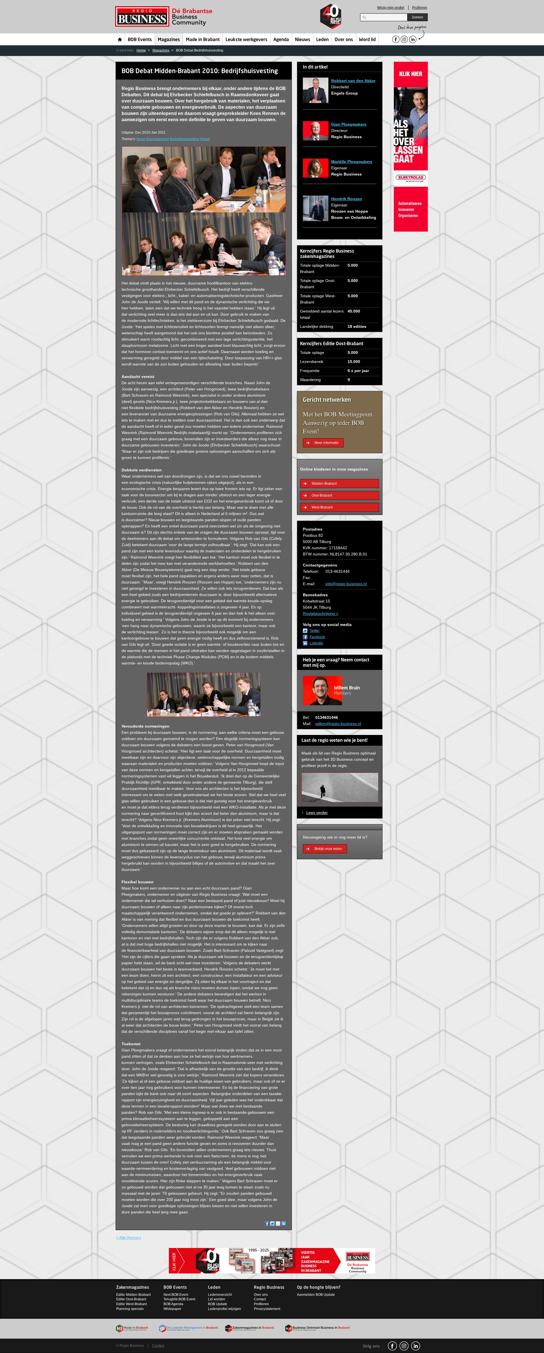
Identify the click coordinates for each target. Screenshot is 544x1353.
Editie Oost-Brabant (131, 1299)
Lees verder (317, 812)
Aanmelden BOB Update (316, 1295)
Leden (322, 40)
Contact (260, 1299)
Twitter (315, 631)
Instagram (404, 1345)
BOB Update (217, 1304)
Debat (204, 139)
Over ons (344, 40)
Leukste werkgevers (246, 40)
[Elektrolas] (411, 146)
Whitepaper (172, 1309)
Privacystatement (267, 1309)
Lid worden (216, 1299)
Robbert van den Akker (353, 80)
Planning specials (130, 1309)
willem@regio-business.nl (338, 723)
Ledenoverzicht (220, 1295)
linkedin (415, 1345)
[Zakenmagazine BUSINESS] (272, 1260)
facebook (392, 1345)
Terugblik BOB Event (179, 1299)
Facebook (317, 637)
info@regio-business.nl (346, 584)
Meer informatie (326, 443)
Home (120, 39)
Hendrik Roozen (346, 198)
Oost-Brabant (322, 495)
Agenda (281, 40)
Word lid (367, 40)
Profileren (419, 8)
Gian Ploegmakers (348, 124)
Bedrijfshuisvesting (184, 139)
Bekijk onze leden (328, 849)
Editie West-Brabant (131, 1304)
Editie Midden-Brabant (133, 1295)
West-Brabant (322, 507)
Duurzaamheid (157, 139)
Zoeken (417, 17)
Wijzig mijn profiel (390, 8)
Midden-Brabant (324, 484)
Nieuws (302, 40)
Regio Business (165, 17)
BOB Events (140, 40)
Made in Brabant (203, 40)
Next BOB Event (175, 1295)
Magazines (169, 40)
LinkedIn (316, 643)
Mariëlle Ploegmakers (351, 161)
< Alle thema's (128, 1237)
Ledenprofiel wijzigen (224, 1309)
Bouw (141, 139)
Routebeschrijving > (320, 613)
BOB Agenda (173, 1304)
